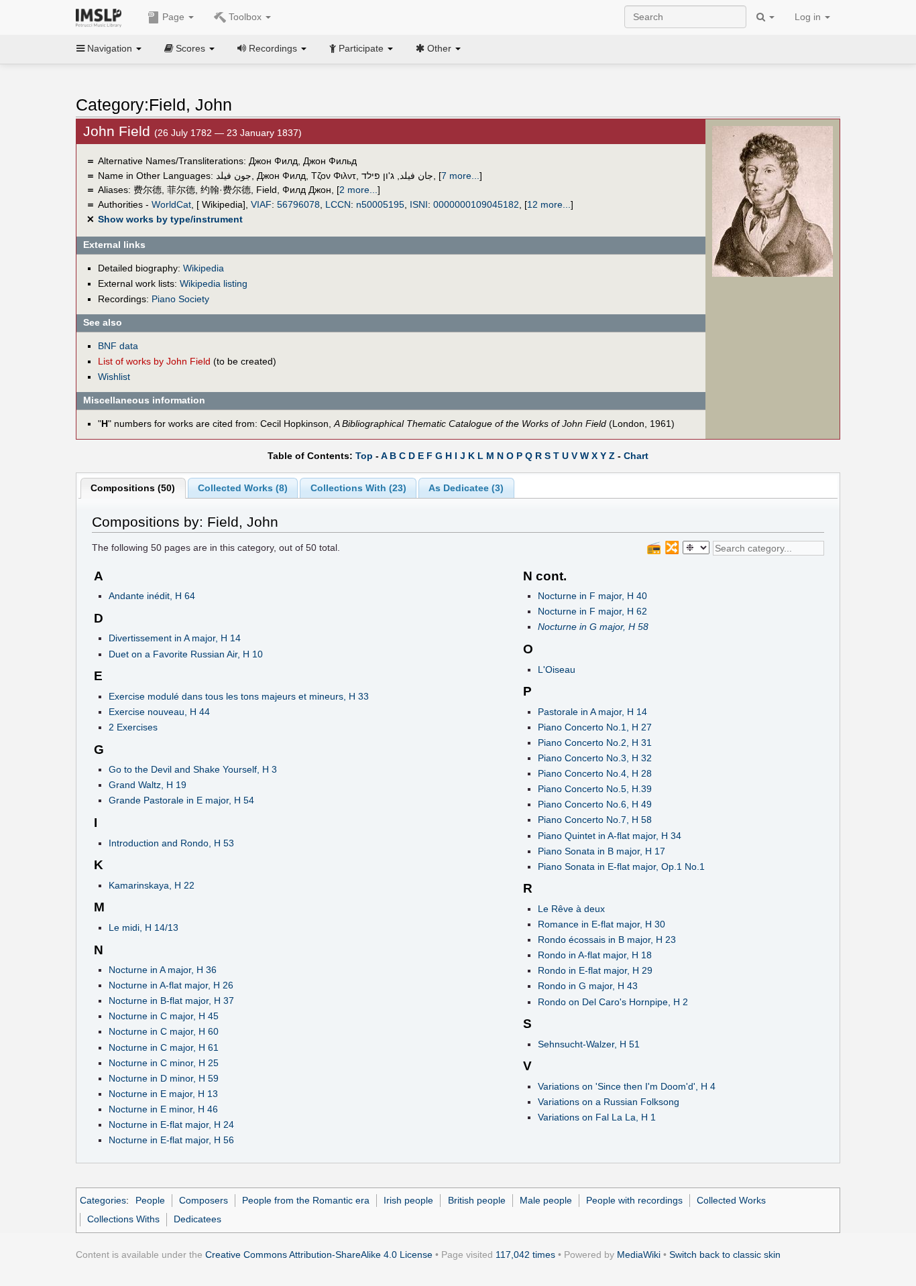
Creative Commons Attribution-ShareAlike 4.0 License (319, 1254)
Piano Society (180, 299)
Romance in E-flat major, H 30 (601, 924)
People (150, 1200)
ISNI (419, 204)
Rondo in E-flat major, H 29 (595, 970)
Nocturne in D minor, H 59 (164, 1078)
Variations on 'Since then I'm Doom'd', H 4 (626, 1086)
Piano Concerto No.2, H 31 (595, 742)
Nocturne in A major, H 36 (163, 969)
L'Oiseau (556, 669)
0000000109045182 (476, 204)
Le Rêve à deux (571, 908)
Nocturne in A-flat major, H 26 (171, 985)
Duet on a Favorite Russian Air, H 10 (186, 654)
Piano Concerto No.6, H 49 (595, 804)
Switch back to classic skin (725, 1254)
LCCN (338, 204)
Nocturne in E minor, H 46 (163, 1109)
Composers (203, 1200)
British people (477, 1200)
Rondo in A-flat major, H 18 (595, 955)
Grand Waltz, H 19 (147, 784)
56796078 (298, 204)
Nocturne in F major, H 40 (592, 595)
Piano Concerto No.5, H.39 (595, 788)
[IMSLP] (101, 17)
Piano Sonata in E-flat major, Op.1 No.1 (621, 866)
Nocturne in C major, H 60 (164, 1031)
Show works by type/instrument (170, 219)
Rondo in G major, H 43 (588, 985)
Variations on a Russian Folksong (608, 1101)
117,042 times (525, 1254)
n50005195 (380, 204)
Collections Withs (123, 1219)
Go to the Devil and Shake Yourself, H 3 (193, 769)
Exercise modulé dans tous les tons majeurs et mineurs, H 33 (239, 696)
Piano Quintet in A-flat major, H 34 (609, 835)
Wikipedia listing (213, 283)
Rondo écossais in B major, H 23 (607, 939)
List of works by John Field (154, 361)
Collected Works (731, 1200)
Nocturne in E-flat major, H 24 (171, 1124)
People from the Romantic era (305, 1200)
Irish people (408, 1200)
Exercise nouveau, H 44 (159, 711)
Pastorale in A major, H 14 (592, 711)
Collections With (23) (358, 488)
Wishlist (114, 376)
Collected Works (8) (243, 488)
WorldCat (171, 204)
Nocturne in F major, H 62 (592, 611)
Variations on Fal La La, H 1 (597, 1117)
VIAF (261, 204)
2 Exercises (133, 727)
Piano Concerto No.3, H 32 (595, 758)
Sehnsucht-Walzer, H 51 (589, 1044)
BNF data (118, 345)
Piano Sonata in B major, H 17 (601, 851)
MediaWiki (639, 1254)
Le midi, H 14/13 (143, 927)
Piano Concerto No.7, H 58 (595, 819)
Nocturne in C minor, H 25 (164, 1062)
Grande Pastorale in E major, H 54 (181, 800)
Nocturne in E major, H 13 (163, 1093)
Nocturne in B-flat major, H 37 (171, 1000)
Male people (546, 1200)
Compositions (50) (133, 488)
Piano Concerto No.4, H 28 (595, 773)
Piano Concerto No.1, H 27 (595, 727)
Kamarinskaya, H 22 (151, 885)
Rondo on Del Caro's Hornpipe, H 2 (613, 1001)
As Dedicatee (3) (466, 488)
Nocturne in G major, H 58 (593, 626)
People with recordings (634, 1200)
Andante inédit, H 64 (152, 595)
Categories (103, 1200)
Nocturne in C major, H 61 (164, 1047)
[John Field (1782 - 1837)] (772, 201)
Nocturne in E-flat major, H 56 (171, 1140)
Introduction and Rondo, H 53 (171, 843)
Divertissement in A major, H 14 (175, 638)
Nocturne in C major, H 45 (164, 1016)
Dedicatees (197, 1219)
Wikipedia (203, 268)
